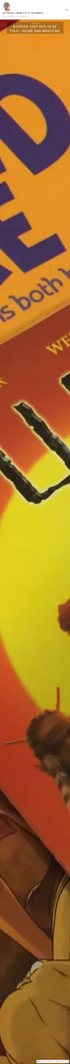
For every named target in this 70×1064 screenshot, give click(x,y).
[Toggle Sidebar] (66, 9)
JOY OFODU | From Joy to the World (22, 13)
